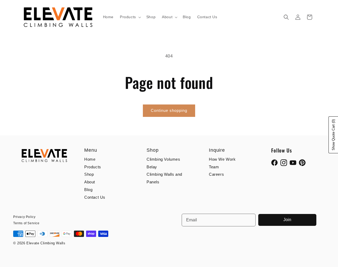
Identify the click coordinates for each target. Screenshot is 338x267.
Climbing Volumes (163, 159)
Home (89, 159)
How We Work (222, 159)
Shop (89, 174)
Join (287, 219)
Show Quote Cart (333, 134)
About (89, 182)
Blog (88, 189)
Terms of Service (26, 223)
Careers (216, 174)
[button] (130, 16)
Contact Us (94, 197)
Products (92, 167)
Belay (152, 167)
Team (214, 167)
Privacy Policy (24, 217)
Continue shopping (169, 110)
